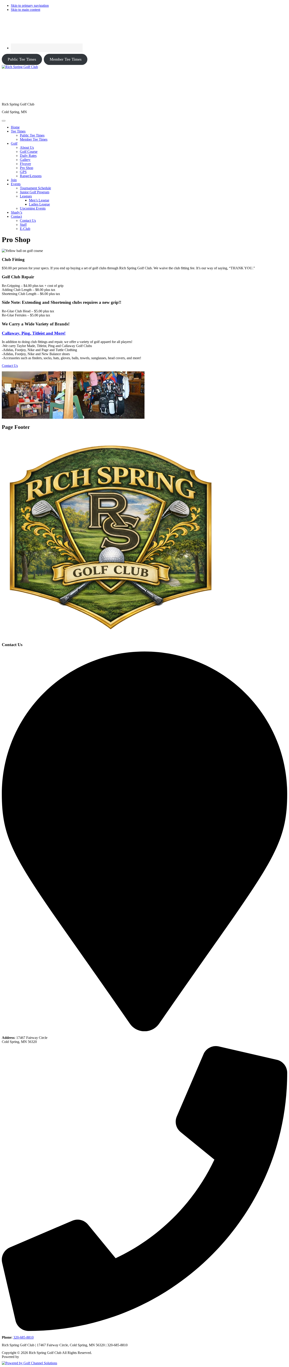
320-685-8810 (23, 1337)
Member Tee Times (66, 59)
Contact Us (10, 366)
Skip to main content (25, 9)
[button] (18, 131)
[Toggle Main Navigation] (3, 120)
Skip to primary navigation (30, 5)
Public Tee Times (22, 59)
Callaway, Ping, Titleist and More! (33, 333)
